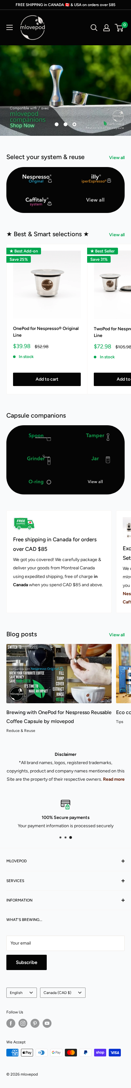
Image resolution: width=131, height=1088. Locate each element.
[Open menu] (9, 27)
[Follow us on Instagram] (22, 1023)
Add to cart (47, 379)
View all (117, 157)
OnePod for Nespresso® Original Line (46, 332)
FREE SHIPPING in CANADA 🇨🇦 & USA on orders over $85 (65, 5)
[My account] (106, 27)
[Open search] (94, 27)
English (16, 992)
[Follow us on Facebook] (10, 1023)
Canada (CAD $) (57, 992)
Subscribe (26, 962)
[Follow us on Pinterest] (35, 1023)
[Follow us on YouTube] (47, 1023)
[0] (119, 28)
